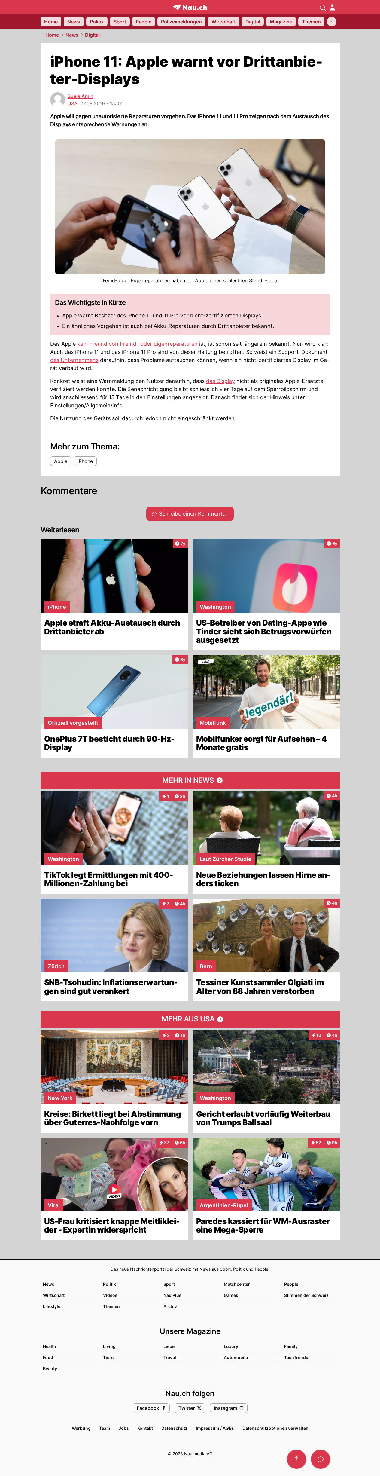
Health (49, 1346)
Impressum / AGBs (215, 1428)
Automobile (236, 1357)
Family (291, 1346)
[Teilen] (296, 1459)
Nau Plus (172, 1295)
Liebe (169, 1346)
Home (52, 35)
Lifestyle (51, 1306)
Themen (111, 1306)
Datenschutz (174, 1428)
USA (73, 103)
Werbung (81, 1428)
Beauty (50, 1368)
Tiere (108, 1357)
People (291, 1284)
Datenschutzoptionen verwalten (275, 1428)
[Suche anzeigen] (323, 7)
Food (48, 1357)
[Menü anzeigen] (335, 7)
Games (231, 1295)
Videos (110, 1295)
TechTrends (296, 1357)
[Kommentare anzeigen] (320, 1459)
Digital (92, 35)
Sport (169, 1284)
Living (109, 1346)
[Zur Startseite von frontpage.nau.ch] (190, 7)
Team (104, 1428)
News (71, 35)
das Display (220, 381)
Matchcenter (237, 1284)
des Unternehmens (74, 360)
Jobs (124, 1428)
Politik (109, 1284)
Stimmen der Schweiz (306, 1295)
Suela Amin (80, 96)
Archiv (170, 1306)
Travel (169, 1357)
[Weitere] (331, 21)
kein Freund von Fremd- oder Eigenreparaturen (137, 344)
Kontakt (145, 1428)
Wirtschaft (54, 1295)
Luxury (231, 1346)
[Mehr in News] (190, 780)
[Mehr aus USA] (190, 1019)
